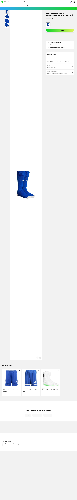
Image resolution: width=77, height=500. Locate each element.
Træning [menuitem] (13, 5)
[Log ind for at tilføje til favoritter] (19, 370)
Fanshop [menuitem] (8, 5)
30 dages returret (53, 44)
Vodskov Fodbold (47, 415)
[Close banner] (75, 8)
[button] (7, 16)
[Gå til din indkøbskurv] (74, 1)
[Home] (5, 2)
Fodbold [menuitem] (3, 5)
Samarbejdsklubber (37, 415)
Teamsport (28, 415)
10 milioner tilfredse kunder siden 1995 (57, 47)
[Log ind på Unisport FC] (71, 1)
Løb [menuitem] (17, 5)
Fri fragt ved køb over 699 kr (55, 42)
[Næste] (40, 358)
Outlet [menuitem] (36, 5)
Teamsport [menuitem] (27, 5)
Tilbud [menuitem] (32, 5)
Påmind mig (59, 30)
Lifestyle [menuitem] (21, 5)
